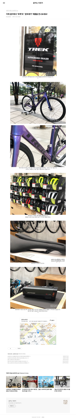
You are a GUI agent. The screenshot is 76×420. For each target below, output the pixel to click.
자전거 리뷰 (10, 353)
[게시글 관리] (14, 348)
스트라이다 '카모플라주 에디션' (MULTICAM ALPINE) (18, 356)
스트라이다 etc (15, 353)
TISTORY (38, 417)
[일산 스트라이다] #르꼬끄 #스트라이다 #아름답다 (18, 362)
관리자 (43, 417)
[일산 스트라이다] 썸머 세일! (13, 359)
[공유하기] (12, 348)
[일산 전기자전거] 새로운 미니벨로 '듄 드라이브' (17, 361)
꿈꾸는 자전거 (38, 3)
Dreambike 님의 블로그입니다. (15, 403)
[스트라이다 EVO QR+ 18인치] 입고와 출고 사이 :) (17, 357)
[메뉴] (3, 2)
